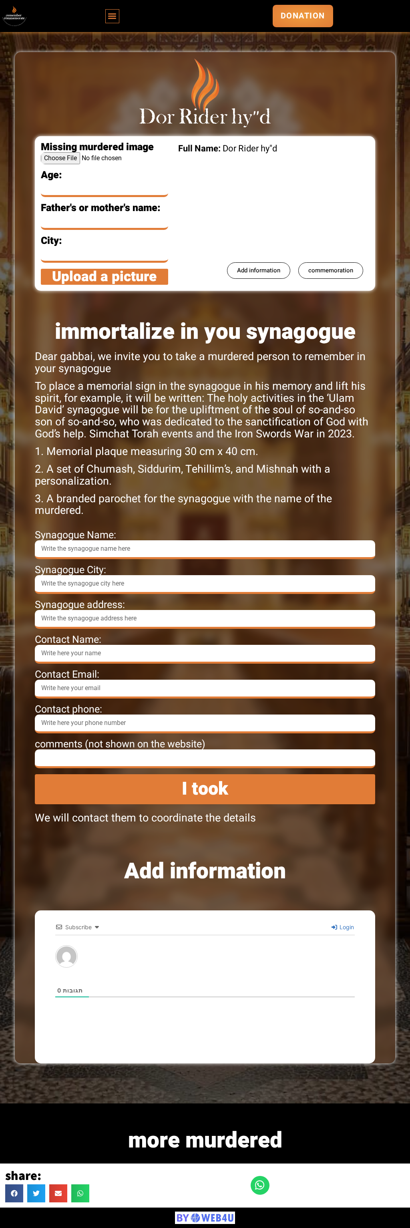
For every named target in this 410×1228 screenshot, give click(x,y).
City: (51, 241)
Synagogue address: (80, 605)
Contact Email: (67, 675)
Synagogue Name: (75, 535)
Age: (51, 175)
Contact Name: (68, 640)
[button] (112, 16)
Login (346, 927)
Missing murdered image (97, 147)
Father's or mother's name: (101, 208)
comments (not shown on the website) (120, 744)
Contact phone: (68, 710)
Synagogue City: (70, 570)
